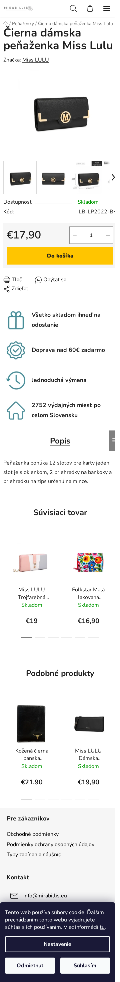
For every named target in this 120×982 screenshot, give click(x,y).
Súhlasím (85, 965)
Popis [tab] (60, 440)
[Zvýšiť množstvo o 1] (108, 235)
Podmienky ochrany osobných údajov (50, 844)
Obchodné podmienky (33, 834)
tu (102, 927)
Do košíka (60, 256)
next (113, 560)
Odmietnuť (30, 965)
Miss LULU (35, 60)
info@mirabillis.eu (45, 895)
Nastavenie (57, 944)
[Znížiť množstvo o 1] (75, 235)
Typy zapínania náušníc (34, 854)
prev (7, 560)
